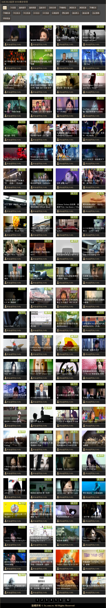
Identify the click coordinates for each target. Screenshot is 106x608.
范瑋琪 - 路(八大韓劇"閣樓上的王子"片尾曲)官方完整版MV (67, 420)
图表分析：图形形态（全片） (67, 62)
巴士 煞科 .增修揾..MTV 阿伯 (15, 205)
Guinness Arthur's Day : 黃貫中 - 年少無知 (93, 134)
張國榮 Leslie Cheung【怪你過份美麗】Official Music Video (41, 205)
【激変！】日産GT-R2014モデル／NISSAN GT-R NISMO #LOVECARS (42, 229)
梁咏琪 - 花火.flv (37, 421)
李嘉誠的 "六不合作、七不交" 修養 (93, 563)
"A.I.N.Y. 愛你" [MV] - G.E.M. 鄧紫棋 (13, 301)
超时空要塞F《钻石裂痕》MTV (41, 253)
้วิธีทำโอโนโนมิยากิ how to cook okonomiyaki (67, 587)
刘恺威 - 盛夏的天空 (91, 350)
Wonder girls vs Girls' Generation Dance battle (39, 158)
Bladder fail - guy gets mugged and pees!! (91, 39)
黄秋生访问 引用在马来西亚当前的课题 (15, 563)
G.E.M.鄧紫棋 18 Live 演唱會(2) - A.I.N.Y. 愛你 (93, 229)
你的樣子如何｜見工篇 (40, 135)
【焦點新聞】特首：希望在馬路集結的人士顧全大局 (67, 444)
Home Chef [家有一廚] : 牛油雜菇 (93, 444)
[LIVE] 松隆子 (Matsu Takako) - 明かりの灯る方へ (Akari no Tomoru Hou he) (15, 539)
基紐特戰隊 (8, 350)
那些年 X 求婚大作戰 (12, 421)
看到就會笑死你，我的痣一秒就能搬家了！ (94, 205)
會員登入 (75, 13)
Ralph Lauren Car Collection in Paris (67, 229)
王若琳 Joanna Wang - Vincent (91, 277)
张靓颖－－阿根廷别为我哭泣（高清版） (67, 110)
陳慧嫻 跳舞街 (62, 541)
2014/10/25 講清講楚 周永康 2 (15, 396)
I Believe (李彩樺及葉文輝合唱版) (15, 468)
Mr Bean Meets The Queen (14, 255)
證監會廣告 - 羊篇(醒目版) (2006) (14, 587)
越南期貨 (32, 8)
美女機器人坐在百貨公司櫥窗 (67, 396)
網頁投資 (83, 8)
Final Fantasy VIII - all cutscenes (91, 539)
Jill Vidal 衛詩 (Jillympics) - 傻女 (14, 277)
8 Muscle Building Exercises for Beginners (41, 348)
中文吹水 (16, 13)
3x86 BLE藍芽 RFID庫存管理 (14, 2)
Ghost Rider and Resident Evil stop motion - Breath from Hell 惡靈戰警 (15, 229)
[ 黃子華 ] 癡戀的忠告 (91, 517)
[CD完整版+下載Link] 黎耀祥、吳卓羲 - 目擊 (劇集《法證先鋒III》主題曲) (41, 587)
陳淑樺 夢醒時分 (37, 40)
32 (68, 599)
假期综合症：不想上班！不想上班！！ (15, 515)
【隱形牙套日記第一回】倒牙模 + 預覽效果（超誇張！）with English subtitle (41, 563)
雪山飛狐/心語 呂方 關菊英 (41, 112)
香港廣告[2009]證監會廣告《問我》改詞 (67, 277)
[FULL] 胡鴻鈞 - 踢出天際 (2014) (14, 491)
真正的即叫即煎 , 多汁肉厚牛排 (41, 301)
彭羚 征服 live (62, 183)
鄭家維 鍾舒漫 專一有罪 (40, 493)
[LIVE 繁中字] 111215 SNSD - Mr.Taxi (94, 62)
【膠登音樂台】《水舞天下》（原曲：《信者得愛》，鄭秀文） (14, 182)
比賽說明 (55, 13)
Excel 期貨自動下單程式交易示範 (41, 325)
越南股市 (22, 8)
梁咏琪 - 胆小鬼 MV (65, 88)
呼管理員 (6, 18)
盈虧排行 (42, 8)
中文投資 (27, 13)
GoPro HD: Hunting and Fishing (13, 444)
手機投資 (6, 13)
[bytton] (5, 7)
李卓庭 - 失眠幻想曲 (12, 112)
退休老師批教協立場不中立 (67, 255)
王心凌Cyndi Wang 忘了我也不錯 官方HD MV (94, 468)
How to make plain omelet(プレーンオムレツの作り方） (68, 348)
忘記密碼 (96, 13)
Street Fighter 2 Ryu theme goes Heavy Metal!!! (93, 86)
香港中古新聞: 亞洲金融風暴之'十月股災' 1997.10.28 (67, 301)
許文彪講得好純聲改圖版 (40, 398)
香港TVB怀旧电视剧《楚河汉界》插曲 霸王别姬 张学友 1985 (41, 86)
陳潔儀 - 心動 (36, 469)
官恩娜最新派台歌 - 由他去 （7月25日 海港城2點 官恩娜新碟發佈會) (93, 372)
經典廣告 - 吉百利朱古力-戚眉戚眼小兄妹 (42, 444)
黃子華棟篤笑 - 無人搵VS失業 (15, 62)
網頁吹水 (73, 8)
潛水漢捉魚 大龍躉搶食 (93, 493)
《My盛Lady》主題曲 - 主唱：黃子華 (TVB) (93, 182)
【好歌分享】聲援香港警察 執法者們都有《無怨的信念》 (41, 182)
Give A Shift (9, 326)
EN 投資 (46, 13)
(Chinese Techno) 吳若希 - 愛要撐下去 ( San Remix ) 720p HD (68, 205)
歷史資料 (65, 13)
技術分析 (52, 8)
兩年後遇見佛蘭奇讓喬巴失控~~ (94, 587)
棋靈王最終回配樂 (64, 159)
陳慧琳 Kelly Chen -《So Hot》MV (14, 372)
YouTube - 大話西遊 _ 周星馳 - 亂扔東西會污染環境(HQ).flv (93, 110)
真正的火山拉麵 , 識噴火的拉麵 (67, 39)
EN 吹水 (37, 13)
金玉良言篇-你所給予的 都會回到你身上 (67, 325)
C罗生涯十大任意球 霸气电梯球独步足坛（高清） (93, 325)
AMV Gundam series (64, 374)
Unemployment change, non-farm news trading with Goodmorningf (93, 253)
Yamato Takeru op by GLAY (67, 564)
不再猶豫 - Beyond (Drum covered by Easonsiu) (67, 134)
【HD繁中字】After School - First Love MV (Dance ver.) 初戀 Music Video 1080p (42, 372)
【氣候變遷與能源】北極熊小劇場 (94, 301)
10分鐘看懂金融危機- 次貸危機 (41, 62)
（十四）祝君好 (10, 40)
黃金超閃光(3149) (14, 44)
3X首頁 (13, 8)
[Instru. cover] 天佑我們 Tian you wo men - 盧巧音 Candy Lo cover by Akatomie (68, 491)
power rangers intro (90, 421)
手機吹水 (93, 8)
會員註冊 (85, 13)
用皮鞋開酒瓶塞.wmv (65, 517)
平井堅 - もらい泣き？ (66, 469)
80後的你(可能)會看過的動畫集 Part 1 (41, 515)
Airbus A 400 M (36, 278)
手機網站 (62, 8)
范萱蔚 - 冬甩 (88, 398)
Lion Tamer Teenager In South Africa (13, 86)
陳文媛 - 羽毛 (9, 135)
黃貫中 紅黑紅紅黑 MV (13, 159)
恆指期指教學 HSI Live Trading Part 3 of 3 (40, 539)
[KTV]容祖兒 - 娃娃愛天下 (93, 159)
